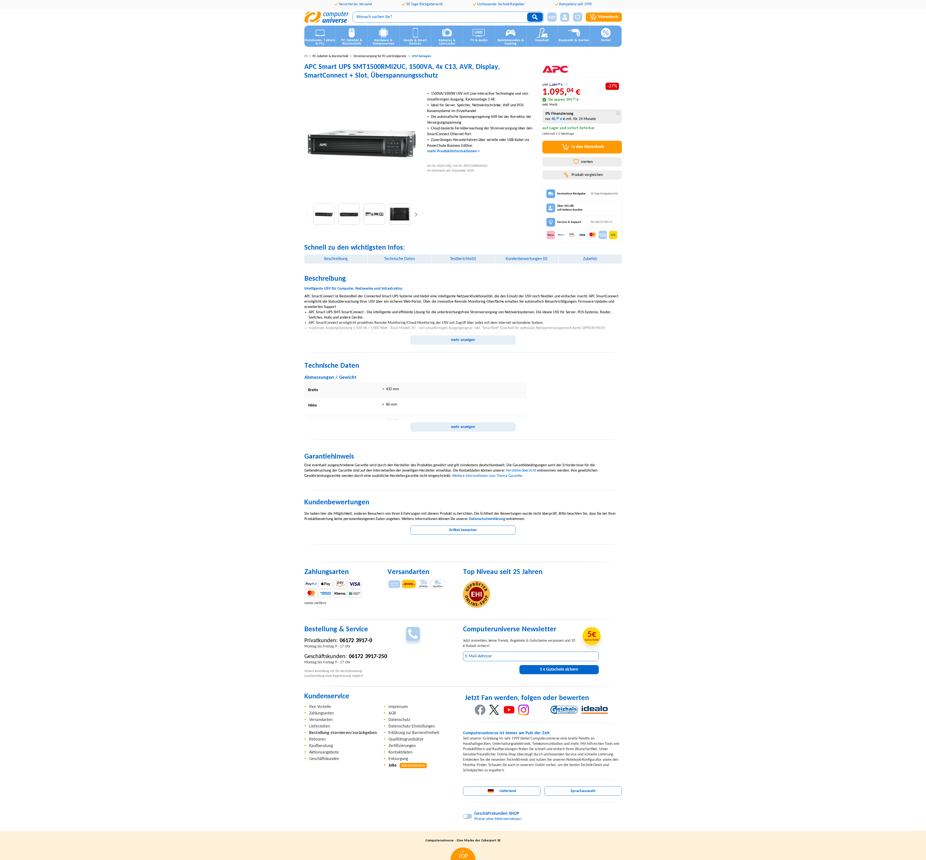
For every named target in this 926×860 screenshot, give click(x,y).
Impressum (398, 707)
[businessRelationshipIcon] (552, 17)
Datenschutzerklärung (487, 519)
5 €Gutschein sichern (559, 669)
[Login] (564, 17)
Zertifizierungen (402, 746)
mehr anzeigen (463, 340)
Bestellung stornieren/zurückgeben (343, 733)
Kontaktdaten (400, 752)
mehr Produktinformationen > (453, 151)
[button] (550, 17)
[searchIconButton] (535, 17)
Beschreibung (335, 259)
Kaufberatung (321, 746)
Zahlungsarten (321, 713)
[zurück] (307, 214)
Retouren (317, 739)
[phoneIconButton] (413, 634)
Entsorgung (398, 759)
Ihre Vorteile (320, 707)
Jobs (406, 765)
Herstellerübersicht (521, 471)
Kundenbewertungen (526, 259)
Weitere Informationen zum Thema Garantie (487, 476)
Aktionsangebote (324, 752)
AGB (392, 713)
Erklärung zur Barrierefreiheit (413, 733)
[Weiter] (416, 214)
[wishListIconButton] (577, 17)
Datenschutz (399, 720)
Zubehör (590, 259)
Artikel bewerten (463, 530)
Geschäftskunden (324, 759)
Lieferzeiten (319, 726)
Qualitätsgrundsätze (405, 739)
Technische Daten (399, 259)
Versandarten (321, 720)
